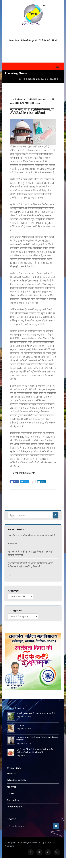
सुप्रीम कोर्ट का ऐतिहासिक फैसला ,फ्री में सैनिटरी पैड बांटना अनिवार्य (32, 111)
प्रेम (9, 574)
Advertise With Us (16, 780)
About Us (12, 773)
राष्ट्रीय (13, 494)
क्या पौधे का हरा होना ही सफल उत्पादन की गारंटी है (31, 535)
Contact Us (13, 800)
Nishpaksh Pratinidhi (27, 494)
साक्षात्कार (12, 543)
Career (10, 793)
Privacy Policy (14, 806)
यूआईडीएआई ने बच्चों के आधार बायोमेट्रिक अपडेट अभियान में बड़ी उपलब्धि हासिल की (35, 751)
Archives (11, 786)
